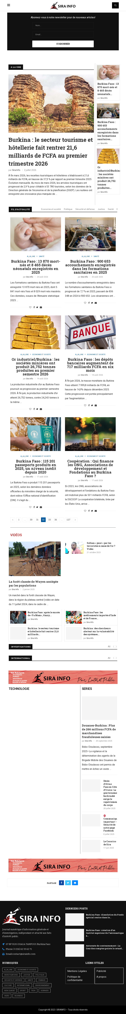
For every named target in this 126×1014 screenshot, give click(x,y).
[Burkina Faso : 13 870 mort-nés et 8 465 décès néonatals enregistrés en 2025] (108, 72)
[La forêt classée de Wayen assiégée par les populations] (35, 559)
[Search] (115, 5)
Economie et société (51, 209)
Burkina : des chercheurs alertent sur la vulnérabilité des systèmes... (98, 631)
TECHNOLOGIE (19, 689)
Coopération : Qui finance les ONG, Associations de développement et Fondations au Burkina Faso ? (90, 468)
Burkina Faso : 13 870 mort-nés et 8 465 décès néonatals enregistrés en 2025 (35, 267)
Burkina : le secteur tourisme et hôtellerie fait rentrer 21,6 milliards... (43, 631)
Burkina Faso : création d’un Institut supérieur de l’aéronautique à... (105, 933)
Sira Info (16, 170)
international (23, 985)
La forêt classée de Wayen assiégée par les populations (33, 583)
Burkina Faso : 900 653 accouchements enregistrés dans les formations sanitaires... (107, 130)
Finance (41, 980)
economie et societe (27, 970)
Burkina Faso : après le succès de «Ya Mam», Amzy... (44, 614)
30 (31, 519)
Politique (68, 209)
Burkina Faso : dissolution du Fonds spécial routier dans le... (105, 916)
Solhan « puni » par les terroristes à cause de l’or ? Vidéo (101, 546)
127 (68, 519)
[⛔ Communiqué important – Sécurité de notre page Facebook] (91, 820)
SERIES (87, 689)
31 (37, 519)
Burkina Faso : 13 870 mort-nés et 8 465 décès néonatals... (108, 89)
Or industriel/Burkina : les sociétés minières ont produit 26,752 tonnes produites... (109, 177)
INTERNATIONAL (20, 658)
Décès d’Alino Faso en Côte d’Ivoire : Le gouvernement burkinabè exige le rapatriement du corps (110, 792)
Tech (33, 991)
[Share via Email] (41, 307)
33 (49, 519)
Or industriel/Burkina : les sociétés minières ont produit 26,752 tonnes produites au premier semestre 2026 (35, 367)
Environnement (42, 985)
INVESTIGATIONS (20, 646)
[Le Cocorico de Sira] (91, 846)
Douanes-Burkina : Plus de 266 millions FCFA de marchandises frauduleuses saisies (99, 731)
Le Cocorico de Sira (109, 843)
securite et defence (13, 980)
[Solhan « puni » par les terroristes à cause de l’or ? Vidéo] (74, 548)
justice (26, 975)
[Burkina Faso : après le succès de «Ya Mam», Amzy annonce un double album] (18, 617)
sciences (45, 991)
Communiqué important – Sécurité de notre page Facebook (110, 824)
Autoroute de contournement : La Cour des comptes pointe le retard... (104, 947)
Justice (101, 209)
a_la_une (8, 970)
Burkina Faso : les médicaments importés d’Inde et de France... (99, 615)
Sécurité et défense (85, 209)
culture (8, 985)
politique (39, 975)
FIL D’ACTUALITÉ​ (20, 209)
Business (19, 996)
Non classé (9, 991)
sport (23, 991)
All (109, 646)
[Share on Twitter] (37, 307)
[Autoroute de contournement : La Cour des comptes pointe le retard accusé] (74, 950)
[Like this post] (30, 307)
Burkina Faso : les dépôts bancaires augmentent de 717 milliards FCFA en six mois (90, 365)
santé (30, 980)
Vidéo (6, 996)
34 (55, 519)
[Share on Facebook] (34, 307)
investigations (11, 975)
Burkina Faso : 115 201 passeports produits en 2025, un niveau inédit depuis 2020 (35, 467)
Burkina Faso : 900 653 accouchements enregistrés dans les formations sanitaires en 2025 (90, 267)
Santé (111, 209)
